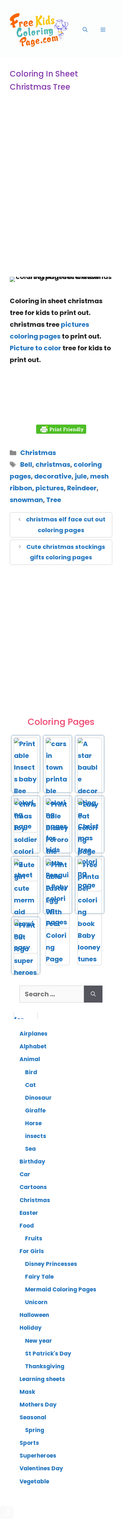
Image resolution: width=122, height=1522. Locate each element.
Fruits (33, 1238)
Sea (30, 1149)
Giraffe (35, 1110)
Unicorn (36, 1302)
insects (35, 1136)
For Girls (32, 1251)
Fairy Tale (39, 1277)
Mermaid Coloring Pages (60, 1289)
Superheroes (38, 1456)
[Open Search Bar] (85, 30)
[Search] (93, 994)
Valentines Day (41, 1468)
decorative (53, 476)
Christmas (38, 452)
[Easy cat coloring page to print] (89, 851)
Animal (30, 1059)
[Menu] (103, 30)
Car (25, 1174)
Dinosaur (38, 1098)
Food (27, 1226)
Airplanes (33, 1034)
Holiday (31, 1328)
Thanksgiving (44, 1366)
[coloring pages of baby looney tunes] (89, 959)
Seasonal (33, 1417)
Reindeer (82, 488)
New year (38, 1341)
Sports (29, 1443)
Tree (53, 499)
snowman (26, 499)
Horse (33, 1123)
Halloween (34, 1315)
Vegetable (34, 1481)
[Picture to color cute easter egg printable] (58, 959)
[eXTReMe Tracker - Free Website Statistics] (6, 1516)
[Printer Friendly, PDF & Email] (61, 429)
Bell (26, 464)
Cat (30, 1085)
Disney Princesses (51, 1264)
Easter (29, 1213)
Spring (34, 1430)
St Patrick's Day (48, 1353)
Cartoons (33, 1187)
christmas (52, 464)
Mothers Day (38, 1404)
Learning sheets (42, 1379)
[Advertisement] (61, 202)
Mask (27, 1392)
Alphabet (33, 1046)
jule (81, 476)
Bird (31, 1072)
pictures (49, 488)
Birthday (32, 1161)
